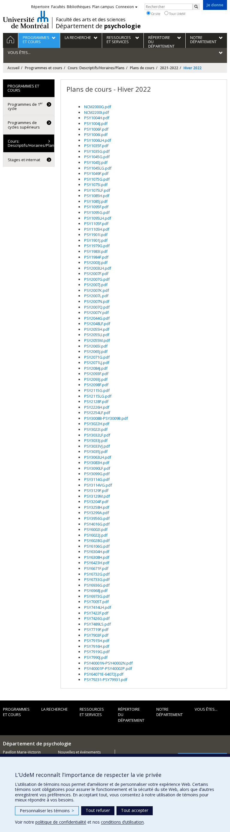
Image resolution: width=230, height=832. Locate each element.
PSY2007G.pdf (97, 279)
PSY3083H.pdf (96, 462)
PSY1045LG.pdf (97, 168)
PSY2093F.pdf (96, 373)
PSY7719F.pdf (96, 629)
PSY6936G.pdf (97, 585)
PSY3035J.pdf (96, 451)
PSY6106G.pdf (97, 546)
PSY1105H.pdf (96, 229)
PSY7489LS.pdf (97, 624)
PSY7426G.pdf (97, 618)
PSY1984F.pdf (96, 257)
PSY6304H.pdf (96, 551)
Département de (98, 26)
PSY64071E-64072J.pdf (103, 674)
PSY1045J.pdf (96, 162)
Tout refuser (98, 810)
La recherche (54, 709)
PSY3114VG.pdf (98, 485)
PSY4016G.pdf (97, 524)
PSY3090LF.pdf (97, 468)
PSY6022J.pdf (96, 535)
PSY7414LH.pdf (97, 607)
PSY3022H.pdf (96, 423)
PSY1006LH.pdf (97, 140)
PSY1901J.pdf (96, 240)
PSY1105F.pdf (96, 223)
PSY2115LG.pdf (97, 396)
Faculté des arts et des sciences (90, 19)
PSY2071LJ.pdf (96, 362)
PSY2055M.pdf (97, 340)
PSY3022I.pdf (96, 429)
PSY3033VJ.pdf (97, 446)
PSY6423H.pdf (96, 562)
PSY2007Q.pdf (97, 307)
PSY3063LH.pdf (97, 457)
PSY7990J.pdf (96, 657)
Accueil (13, 67)
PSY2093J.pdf (96, 379)
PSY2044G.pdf (97, 318)
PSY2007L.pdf (96, 295)
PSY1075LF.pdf (97, 190)
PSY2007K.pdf (96, 290)
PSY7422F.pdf (96, 613)
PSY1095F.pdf (96, 206)
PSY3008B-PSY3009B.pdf (106, 418)
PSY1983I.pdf (96, 251)
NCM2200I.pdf (96, 112)
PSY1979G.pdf (97, 245)
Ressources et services (92, 712)
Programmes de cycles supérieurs (24, 124)
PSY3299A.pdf (96, 512)
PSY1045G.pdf (97, 156)
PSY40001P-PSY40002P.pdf (108, 668)
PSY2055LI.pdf (96, 334)
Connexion (125, 6)
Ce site (155, 13)
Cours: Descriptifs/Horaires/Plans (96, 67)
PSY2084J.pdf (96, 368)
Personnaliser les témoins (47, 810)
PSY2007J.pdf (96, 284)
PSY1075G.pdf (97, 179)
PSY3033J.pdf (96, 440)
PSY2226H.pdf (96, 407)
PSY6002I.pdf (96, 529)
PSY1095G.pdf (97, 212)
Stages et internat (24, 159)
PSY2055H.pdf (96, 329)
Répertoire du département (131, 714)
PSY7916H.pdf (96, 646)
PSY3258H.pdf (96, 507)
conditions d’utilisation (122, 822)
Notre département (169, 712)
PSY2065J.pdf (96, 351)
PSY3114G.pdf (97, 479)
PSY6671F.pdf (96, 568)
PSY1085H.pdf (96, 195)
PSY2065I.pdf (96, 346)
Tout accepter (134, 810)
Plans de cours (142, 67)
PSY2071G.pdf (97, 357)
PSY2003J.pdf (96, 262)
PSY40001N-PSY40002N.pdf (108, 663)
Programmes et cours (43, 67)
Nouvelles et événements (79, 752)
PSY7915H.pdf (96, 640)
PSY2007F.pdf (96, 273)
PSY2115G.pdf (97, 390)
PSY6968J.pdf (96, 590)
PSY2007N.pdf (96, 301)
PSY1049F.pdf (96, 173)
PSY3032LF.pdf (97, 435)
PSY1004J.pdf (96, 123)
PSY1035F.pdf (96, 145)
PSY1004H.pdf (96, 117)
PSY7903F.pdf (96, 635)
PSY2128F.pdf (96, 401)
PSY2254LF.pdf (97, 412)
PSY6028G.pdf (97, 540)
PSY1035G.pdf (97, 151)
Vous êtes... (206, 709)
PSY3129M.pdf (97, 496)
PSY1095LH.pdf (97, 218)
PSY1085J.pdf (96, 201)
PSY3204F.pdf (96, 501)
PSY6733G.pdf (97, 579)
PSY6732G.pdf (97, 574)
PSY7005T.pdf (96, 601)
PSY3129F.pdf (96, 490)
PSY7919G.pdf (97, 651)
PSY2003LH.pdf (97, 268)
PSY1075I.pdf (96, 184)
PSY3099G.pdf (97, 473)
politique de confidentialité (60, 822)
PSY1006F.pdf (96, 129)
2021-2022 (169, 67)
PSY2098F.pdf (96, 384)
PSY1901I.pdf (96, 234)
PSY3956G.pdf (97, 518)
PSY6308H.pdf (96, 557)
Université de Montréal (26, 19)
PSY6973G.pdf (97, 596)
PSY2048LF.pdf (97, 323)
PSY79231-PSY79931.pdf (105, 679)
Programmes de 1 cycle (25, 106)
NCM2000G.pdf (97, 106)
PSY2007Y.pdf (96, 312)
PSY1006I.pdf (96, 134)
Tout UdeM (176, 13)
